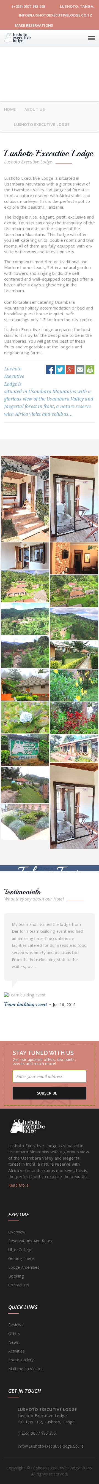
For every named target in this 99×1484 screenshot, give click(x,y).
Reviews (15, 1324)
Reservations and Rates (30, 1240)
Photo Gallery (21, 1359)
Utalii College (20, 1249)
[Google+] (70, 369)
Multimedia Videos (25, 1368)
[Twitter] (60, 369)
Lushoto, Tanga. (76, 6)
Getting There (21, 1258)
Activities (16, 1351)
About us (34, 109)
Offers (14, 1333)
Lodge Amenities (24, 1267)
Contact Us (18, 1284)
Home (10, 109)
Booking (16, 1276)
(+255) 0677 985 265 (28, 6)
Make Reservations (34, 25)
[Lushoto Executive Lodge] (17, 38)
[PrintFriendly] (90, 369)
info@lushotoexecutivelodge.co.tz (55, 15)
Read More (19, 1185)
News (13, 1342)
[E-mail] (80, 369)
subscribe (47, 1093)
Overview (16, 1232)
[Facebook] (50, 369)
